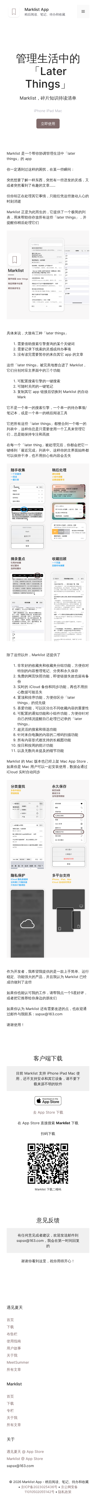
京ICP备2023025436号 (39, 1487)
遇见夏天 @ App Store (25, 1451)
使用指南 (14, 1341)
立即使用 (48, 123)
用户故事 (14, 1348)
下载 (10, 1327)
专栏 (10, 1410)
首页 (10, 1320)
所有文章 (14, 1369)
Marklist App (37, 9)
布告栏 (12, 1334)
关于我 (12, 1355)
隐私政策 (64, 1492)
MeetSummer (18, 1362)
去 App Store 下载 (48, 1112)
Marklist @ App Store (25, 1458)
